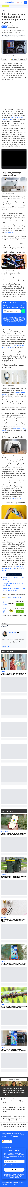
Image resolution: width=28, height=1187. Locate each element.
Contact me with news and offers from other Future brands (13, 1165)
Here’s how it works (18, 36)
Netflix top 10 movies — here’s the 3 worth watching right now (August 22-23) (14, 1109)
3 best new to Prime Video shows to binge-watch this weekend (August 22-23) (14, 1101)
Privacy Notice (19, 318)
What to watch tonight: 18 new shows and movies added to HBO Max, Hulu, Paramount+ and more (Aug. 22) (13, 1091)
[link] (5, 603)
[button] (25, 2)
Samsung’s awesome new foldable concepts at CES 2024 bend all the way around (13, 584)
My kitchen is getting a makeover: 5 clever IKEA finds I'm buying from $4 (14, 1125)
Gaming (5, 626)
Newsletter (23, 59)
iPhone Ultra (14, 6)
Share (5, 59)
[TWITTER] (18, 633)
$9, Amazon (9, 232)
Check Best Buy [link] (19, 612)
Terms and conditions (7, 1147)
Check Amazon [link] (20, 604)
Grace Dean (12, 26)
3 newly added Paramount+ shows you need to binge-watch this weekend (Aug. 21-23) (14, 1118)
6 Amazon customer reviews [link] (14, 597)
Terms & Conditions (17, 1176)
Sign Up (14, 1169)
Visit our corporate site (13, 1136)
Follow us (15, 59)
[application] (14, 158)
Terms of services (19, 317)
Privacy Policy (21, 1175)
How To (4, 26)
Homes (3, 10)
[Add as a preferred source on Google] (7, 1141)
